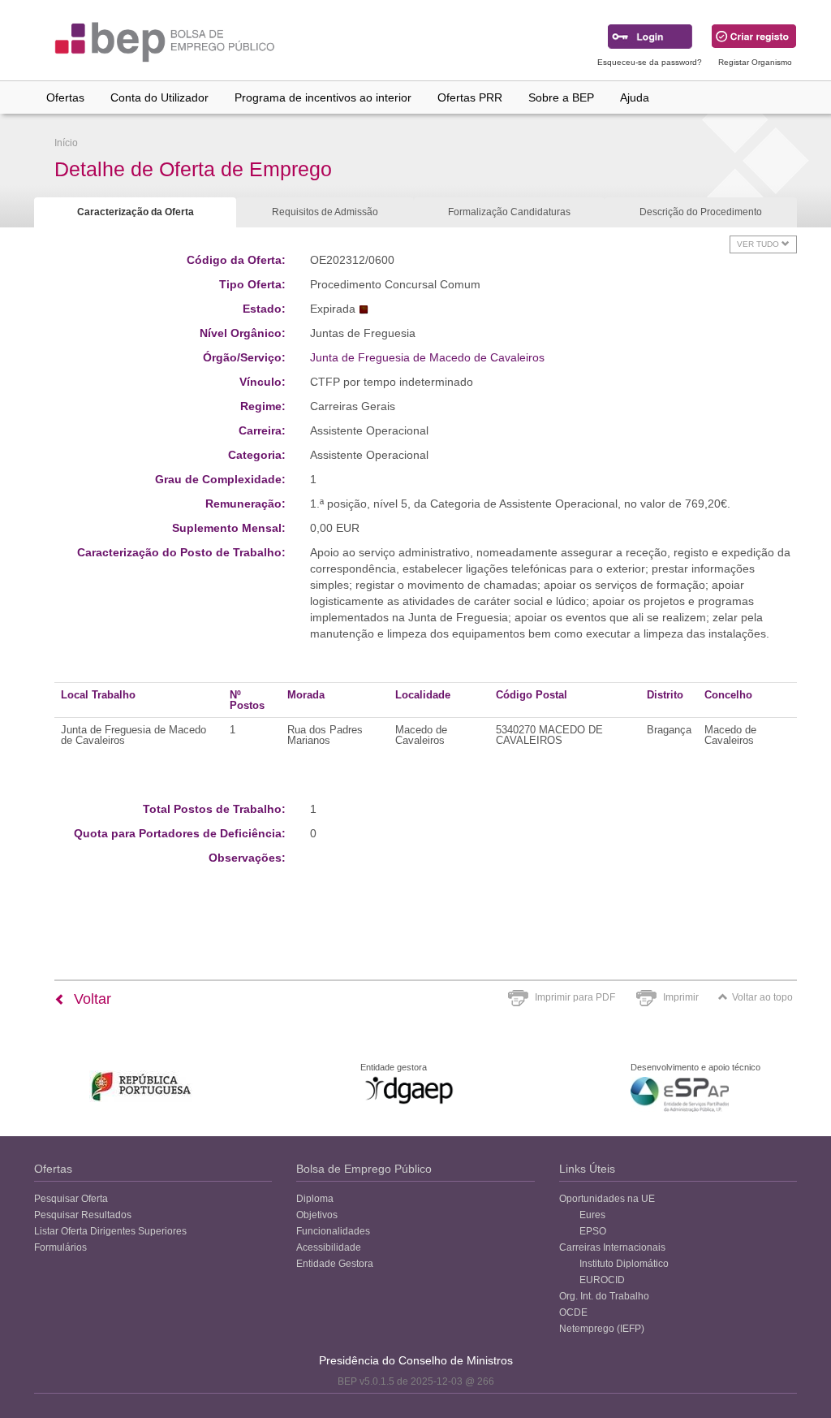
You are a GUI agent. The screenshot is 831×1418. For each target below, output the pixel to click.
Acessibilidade (328, 1247)
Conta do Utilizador (159, 97)
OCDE (573, 1312)
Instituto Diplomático (624, 1263)
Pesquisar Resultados (82, 1215)
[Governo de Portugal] (141, 1086)
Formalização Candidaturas (509, 212)
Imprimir (681, 997)
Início (66, 143)
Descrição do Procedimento (700, 212)
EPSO (592, 1231)
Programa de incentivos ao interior (323, 97)
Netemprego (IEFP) (601, 1328)
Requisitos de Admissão (325, 212)
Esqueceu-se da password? (649, 62)
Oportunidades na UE (607, 1198)
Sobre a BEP (561, 97)
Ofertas (65, 97)
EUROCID (602, 1280)
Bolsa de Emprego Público (364, 1168)
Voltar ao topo (762, 997)
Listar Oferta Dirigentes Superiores (110, 1231)
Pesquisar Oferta (71, 1198)
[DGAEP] (409, 1090)
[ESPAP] (680, 1094)
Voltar (90, 999)
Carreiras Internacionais (612, 1247)
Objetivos (317, 1215)
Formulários (60, 1247)
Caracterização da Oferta (135, 212)
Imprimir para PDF (575, 997)
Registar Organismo (755, 62)
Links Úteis (587, 1168)
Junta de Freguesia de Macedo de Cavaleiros (427, 357)
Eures (592, 1215)
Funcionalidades (333, 1231)
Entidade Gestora (334, 1263)
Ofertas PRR (469, 97)
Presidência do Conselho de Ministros (416, 1360)
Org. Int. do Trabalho (604, 1296)
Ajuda (634, 97)
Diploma (315, 1198)
